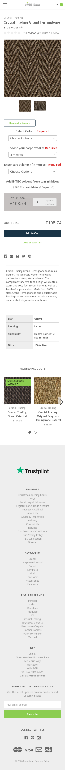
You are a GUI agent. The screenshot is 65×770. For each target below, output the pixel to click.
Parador (32, 600)
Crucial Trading (32, 619)
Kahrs (32, 604)
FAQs (32, 498)
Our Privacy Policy (33, 535)
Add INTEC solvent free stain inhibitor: (32, 181)
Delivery (32, 520)
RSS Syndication (33, 538)
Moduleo (33, 611)
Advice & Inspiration (32, 516)
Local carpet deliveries (32, 502)
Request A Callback (32, 509)
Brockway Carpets (32, 622)
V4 (32, 615)
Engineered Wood (32, 562)
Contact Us (32, 524)
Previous (3, 402)
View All (32, 637)
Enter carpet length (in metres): (32, 164)
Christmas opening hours (32, 495)
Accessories (32, 580)
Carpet (32, 566)
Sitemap (32, 542)
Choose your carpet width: (32, 148)
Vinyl (32, 573)
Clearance (32, 584)
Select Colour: (32, 131)
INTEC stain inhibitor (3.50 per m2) (34, 187)
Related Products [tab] (32, 368)
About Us (32, 513)
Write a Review (50, 33)
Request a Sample (19, 122)
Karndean (32, 608)
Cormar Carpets (33, 630)
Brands (33, 558)
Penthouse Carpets (32, 626)
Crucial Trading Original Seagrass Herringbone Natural (48, 416)
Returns (32, 527)
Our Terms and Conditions (32, 531)
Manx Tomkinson (32, 633)
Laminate (32, 569)
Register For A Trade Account (32, 505)
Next (61, 402)
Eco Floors (32, 577)
